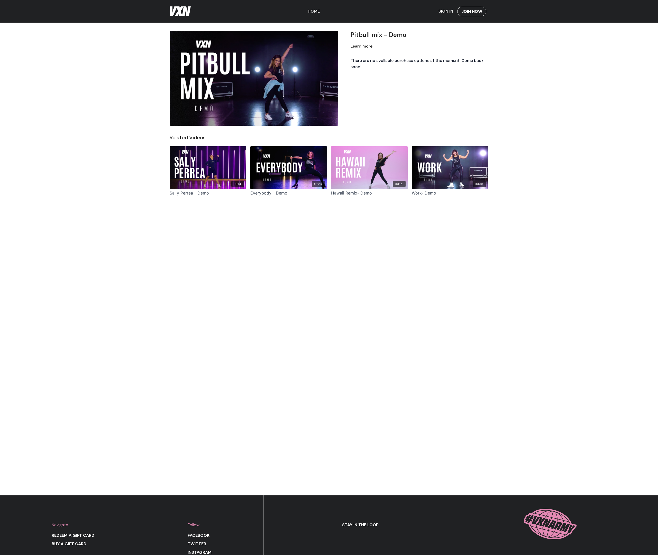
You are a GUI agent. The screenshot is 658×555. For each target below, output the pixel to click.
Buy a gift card (69, 544)
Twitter (197, 544)
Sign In (445, 11)
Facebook (198, 535)
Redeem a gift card (73, 535)
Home (314, 11)
